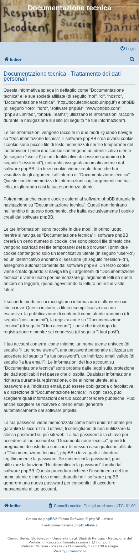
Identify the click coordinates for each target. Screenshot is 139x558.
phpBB (49, 519)
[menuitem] (127, 48)
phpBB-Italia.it (86, 525)
